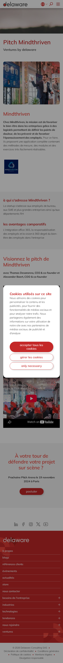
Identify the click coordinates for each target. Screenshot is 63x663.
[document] (31, 331)
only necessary (31, 366)
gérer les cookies (31, 357)
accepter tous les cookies (31, 346)
